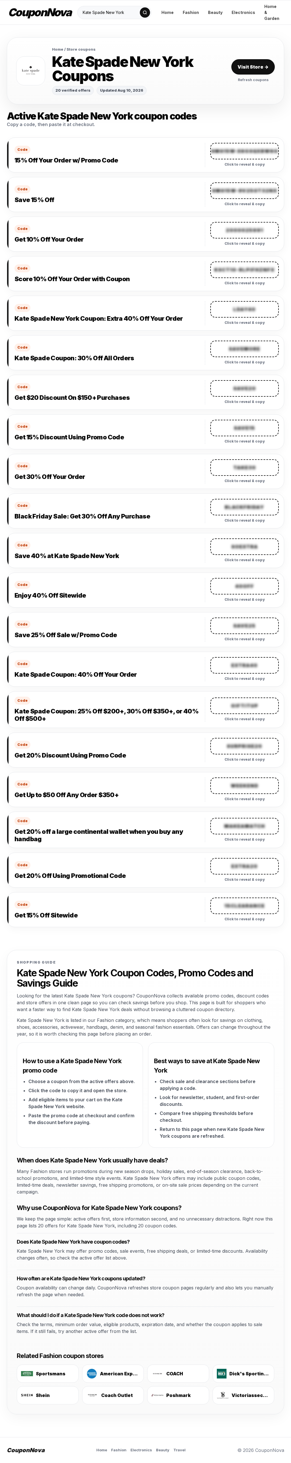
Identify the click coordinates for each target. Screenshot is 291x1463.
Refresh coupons (253, 80)
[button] (244, 151)
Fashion (191, 12)
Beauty (215, 12)
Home (167, 12)
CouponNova (39, 12)
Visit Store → (253, 67)
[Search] (145, 12)
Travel (179, 1450)
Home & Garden (271, 12)
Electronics (243, 12)
